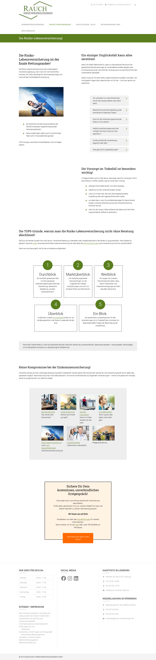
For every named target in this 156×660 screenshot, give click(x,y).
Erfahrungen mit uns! (110, 25)
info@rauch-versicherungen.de (118, 4)
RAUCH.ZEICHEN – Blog (85, 25)
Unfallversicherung (68, 412)
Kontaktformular (83, 519)
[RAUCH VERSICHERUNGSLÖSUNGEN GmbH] (36, 10)
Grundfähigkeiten (105, 412)
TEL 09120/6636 (112, 609)
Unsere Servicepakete (27, 621)
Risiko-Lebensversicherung (51, 443)
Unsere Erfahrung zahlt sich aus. (31, 619)
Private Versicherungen (60, 25)
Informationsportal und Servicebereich (33, 624)
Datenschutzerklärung (27, 643)
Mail (77, 525)
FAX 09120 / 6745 (112, 586)
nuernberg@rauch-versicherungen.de (120, 618)
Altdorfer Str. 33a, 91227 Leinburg (118, 577)
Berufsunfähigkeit (48, 412)
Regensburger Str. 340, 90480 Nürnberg (121, 605)
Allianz (34, 243)
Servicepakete (58, 318)
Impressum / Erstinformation (30, 637)
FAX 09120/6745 (112, 614)
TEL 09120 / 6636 (112, 581)
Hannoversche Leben (91, 243)
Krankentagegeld (73, 443)
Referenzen (25, 629)
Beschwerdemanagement (28, 640)
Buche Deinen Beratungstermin (33, 635)
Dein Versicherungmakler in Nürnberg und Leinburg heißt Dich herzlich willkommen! (34, 614)
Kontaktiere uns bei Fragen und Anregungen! (35, 632)
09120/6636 (98, 4)
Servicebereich (28, 31)
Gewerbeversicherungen (32, 25)
